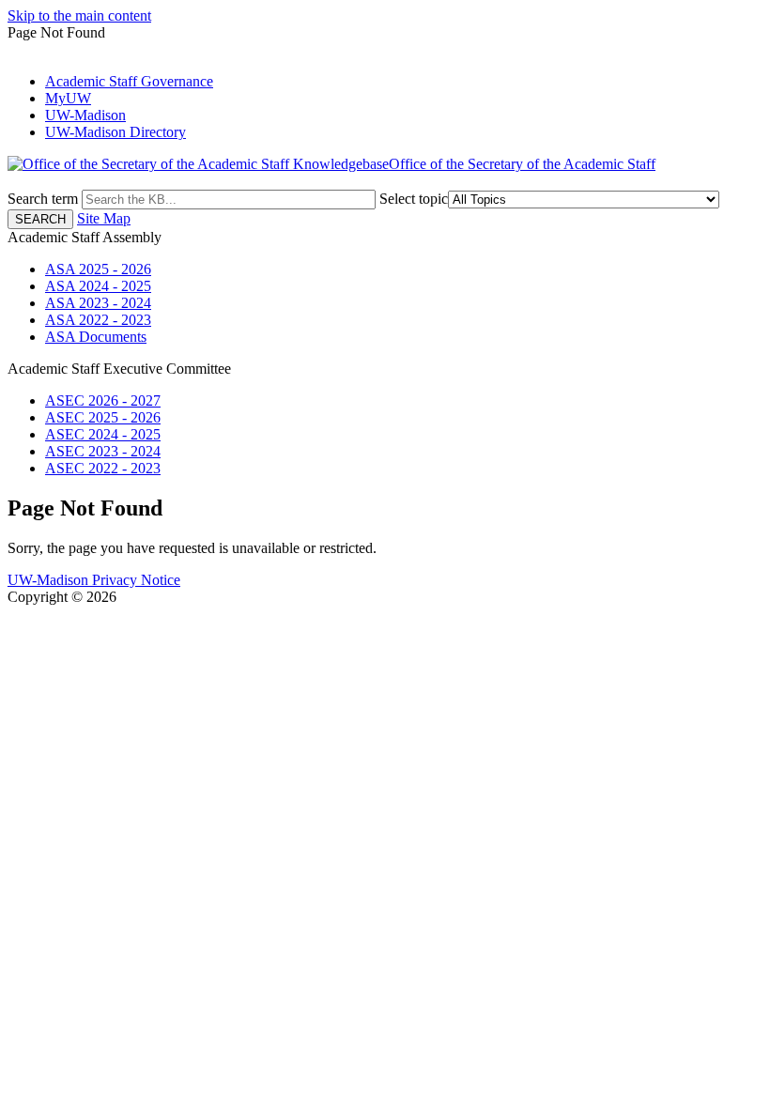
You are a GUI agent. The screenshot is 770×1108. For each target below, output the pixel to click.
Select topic (413, 199)
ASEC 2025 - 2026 (103, 417)
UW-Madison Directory (115, 132)
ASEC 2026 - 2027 (103, 400)
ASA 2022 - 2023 (98, 320)
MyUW (68, 98)
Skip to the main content (79, 15)
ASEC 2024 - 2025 (103, 434)
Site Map (104, 218)
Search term (43, 199)
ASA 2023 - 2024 (98, 303)
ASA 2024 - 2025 (98, 286)
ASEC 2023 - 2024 (103, 451)
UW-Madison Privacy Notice (94, 580)
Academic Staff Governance (129, 81)
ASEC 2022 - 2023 (103, 468)
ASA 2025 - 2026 (98, 269)
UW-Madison (85, 115)
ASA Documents (95, 337)
